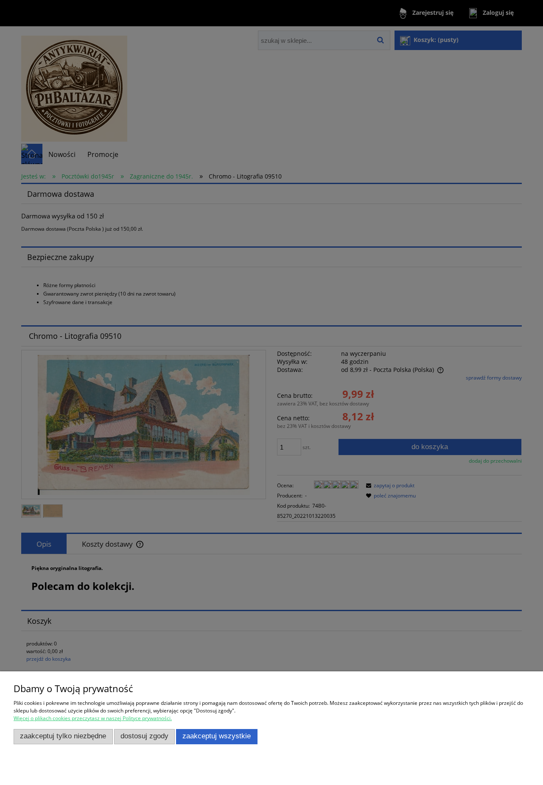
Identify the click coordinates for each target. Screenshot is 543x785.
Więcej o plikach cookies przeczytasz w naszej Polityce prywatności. (93, 718)
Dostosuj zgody (144, 736)
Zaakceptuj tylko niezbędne (63, 736)
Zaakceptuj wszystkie (216, 736)
